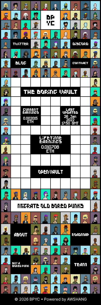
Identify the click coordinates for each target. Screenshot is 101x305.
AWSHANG (77, 299)
